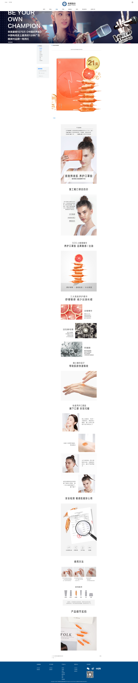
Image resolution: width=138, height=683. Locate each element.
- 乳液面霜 (40, 54)
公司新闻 (75, 669)
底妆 (57, 9)
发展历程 (38, 669)
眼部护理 (63, 674)
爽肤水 (63, 671)
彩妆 (50, 9)
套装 (62, 677)
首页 (44, 9)
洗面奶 (63, 669)
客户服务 (10, 2)
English (6, 2)
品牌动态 (75, 671)
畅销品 (70, 9)
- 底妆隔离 (40, 60)
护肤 (63, 9)
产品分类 (40, 48)
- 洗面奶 (40, 51)
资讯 (77, 9)
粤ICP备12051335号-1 (83, 681)
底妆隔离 (63, 679)
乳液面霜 (63, 672)
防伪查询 (84, 9)
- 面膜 (40, 57)
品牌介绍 (93, 9)
